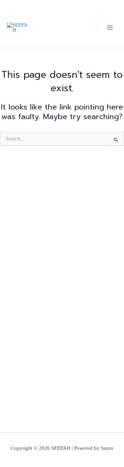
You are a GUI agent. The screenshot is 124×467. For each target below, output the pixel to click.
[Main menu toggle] (110, 27)
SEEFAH (34, 27)
